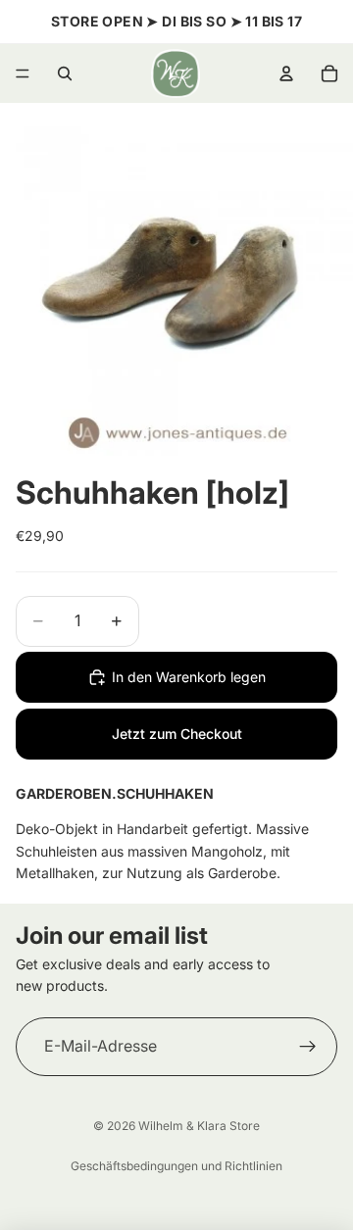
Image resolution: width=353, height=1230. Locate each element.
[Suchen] (64, 73)
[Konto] (286, 73)
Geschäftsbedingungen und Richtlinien (176, 1165)
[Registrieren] (307, 1046)
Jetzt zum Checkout (177, 733)
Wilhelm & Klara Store (199, 1125)
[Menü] (22, 73)
